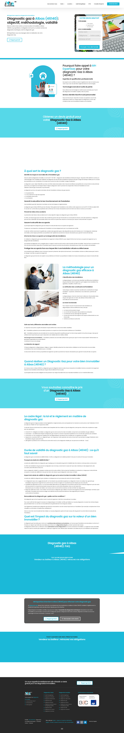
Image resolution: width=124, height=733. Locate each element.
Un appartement (90, 25)
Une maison (90, 23)
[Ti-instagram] (81, 722)
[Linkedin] (85, 722)
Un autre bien (90, 26)
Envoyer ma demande (89, 47)
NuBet (54, 720)
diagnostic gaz (33, 605)
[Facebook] (78, 722)
